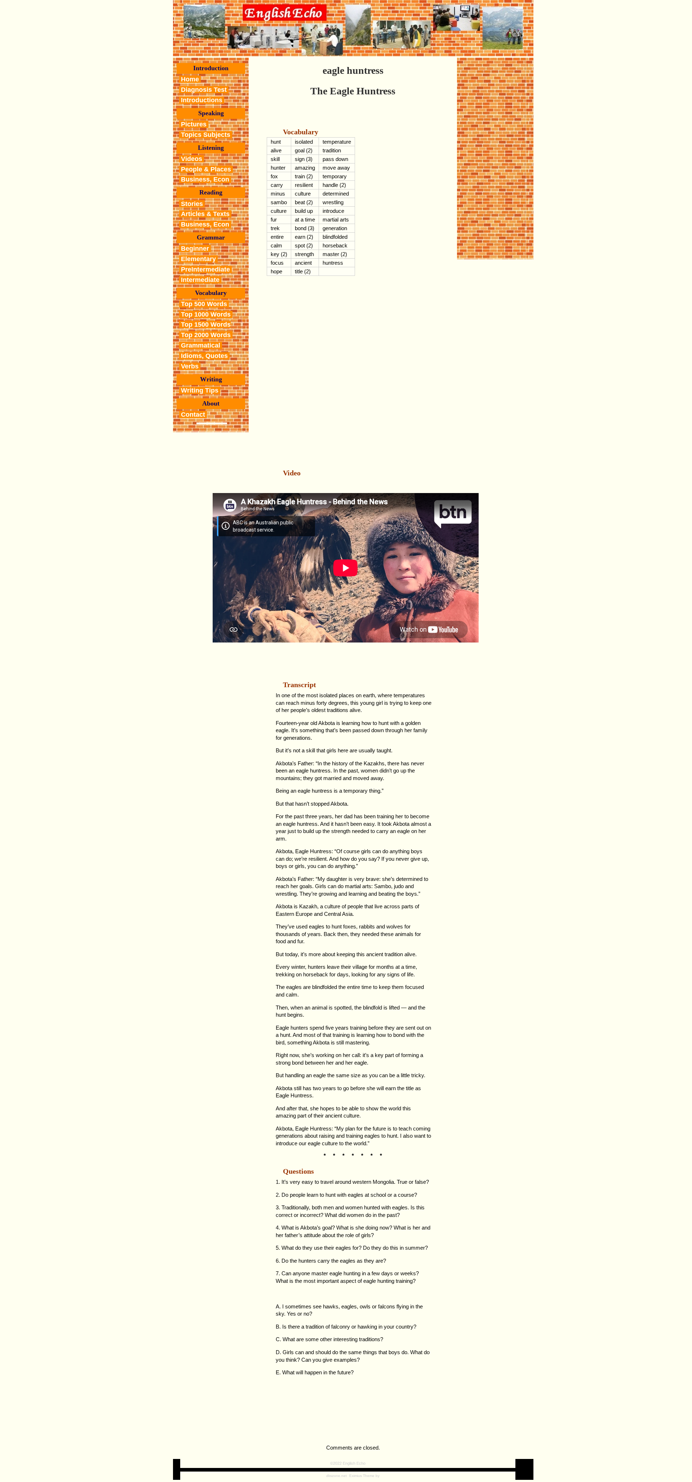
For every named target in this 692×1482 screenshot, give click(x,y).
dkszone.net (336, 1476)
